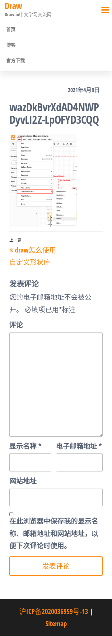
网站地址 (23, 480)
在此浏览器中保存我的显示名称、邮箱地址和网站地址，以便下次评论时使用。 (53, 533)
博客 (11, 45)
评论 (16, 324)
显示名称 (25, 445)
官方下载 (15, 60)
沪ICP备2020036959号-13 (53, 611)
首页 (11, 29)
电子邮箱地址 (79, 445)
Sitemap (56, 623)
